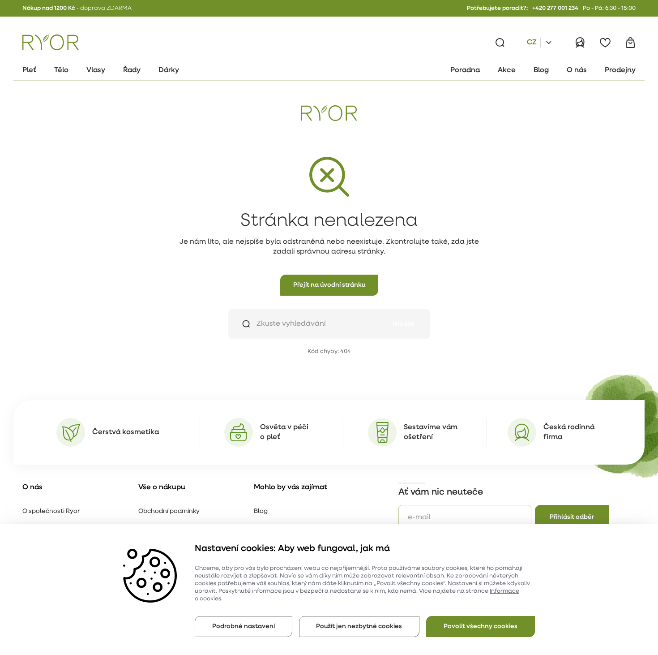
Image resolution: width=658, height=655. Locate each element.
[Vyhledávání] (500, 42)
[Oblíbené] (605, 42)
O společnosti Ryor (51, 511)
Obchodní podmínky (169, 511)
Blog (261, 511)
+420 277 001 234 (555, 8)
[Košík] (630, 42)
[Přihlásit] (580, 42)
